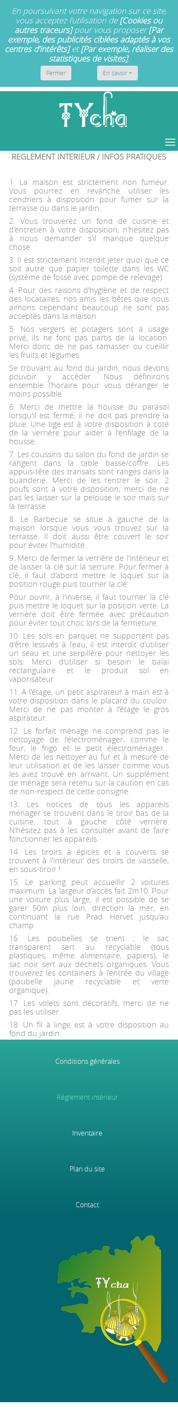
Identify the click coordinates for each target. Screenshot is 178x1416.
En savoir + (117, 73)
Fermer (56, 73)
